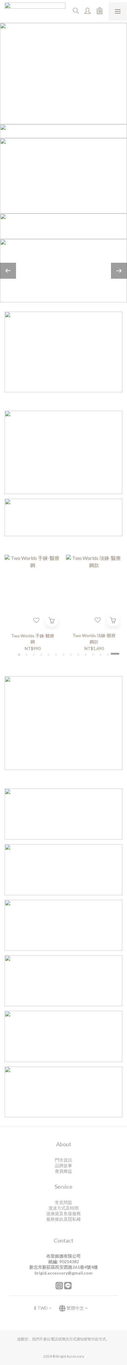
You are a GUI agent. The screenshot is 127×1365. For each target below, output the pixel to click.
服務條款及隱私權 (63, 1219)
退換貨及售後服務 (63, 1213)
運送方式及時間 (63, 1208)
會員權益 (63, 1171)
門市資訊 (63, 1160)
